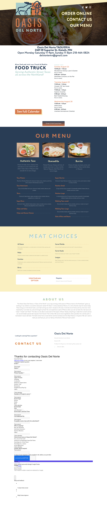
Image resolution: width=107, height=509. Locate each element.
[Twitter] (86, 7)
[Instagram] (90, 7)
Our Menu (81, 26)
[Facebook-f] (83, 7)
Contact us (79, 20)
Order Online (76, 14)
